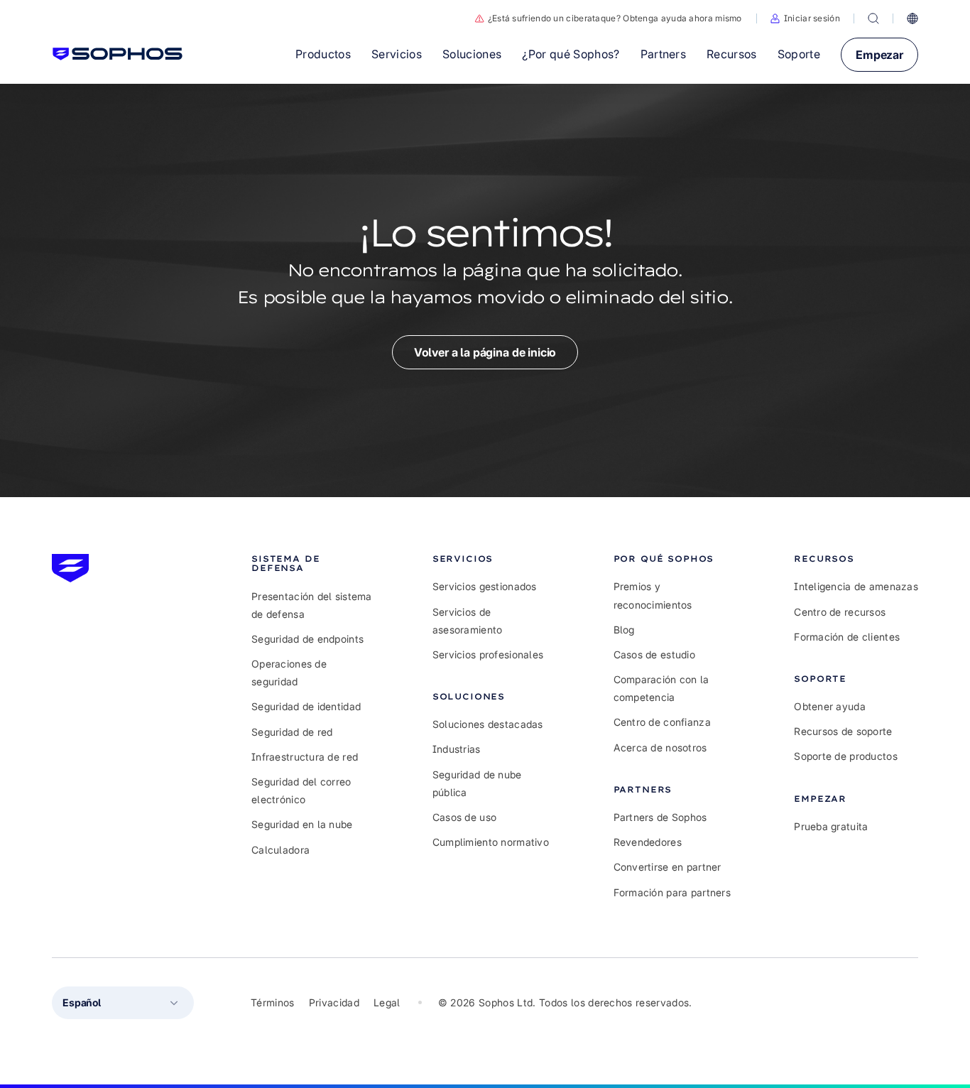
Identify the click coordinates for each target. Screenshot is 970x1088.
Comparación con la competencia (661, 688)
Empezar (879, 55)
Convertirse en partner (667, 867)
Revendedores (648, 842)
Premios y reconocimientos (653, 595)
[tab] (313, 563)
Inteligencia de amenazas (856, 586)
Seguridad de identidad (306, 706)
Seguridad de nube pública (477, 783)
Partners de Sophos (660, 817)
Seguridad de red (291, 732)
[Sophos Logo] (117, 54)
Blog (624, 630)
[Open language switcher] (912, 18)
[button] (805, 18)
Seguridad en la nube (302, 824)
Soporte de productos (846, 756)
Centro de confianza (662, 722)
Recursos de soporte (843, 731)
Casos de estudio (654, 654)
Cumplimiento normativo (490, 842)
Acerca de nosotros (660, 747)
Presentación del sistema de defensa (311, 605)
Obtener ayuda (830, 706)
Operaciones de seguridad (289, 672)
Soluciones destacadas (487, 724)
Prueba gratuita (831, 826)
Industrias (456, 749)
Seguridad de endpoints (307, 639)
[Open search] (873, 18)
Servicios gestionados (484, 586)
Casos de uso (464, 817)
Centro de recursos (839, 612)
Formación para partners (672, 892)
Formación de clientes (847, 637)
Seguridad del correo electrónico (301, 790)
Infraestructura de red (304, 757)
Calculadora (280, 850)
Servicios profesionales (487, 654)
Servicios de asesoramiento (467, 621)
